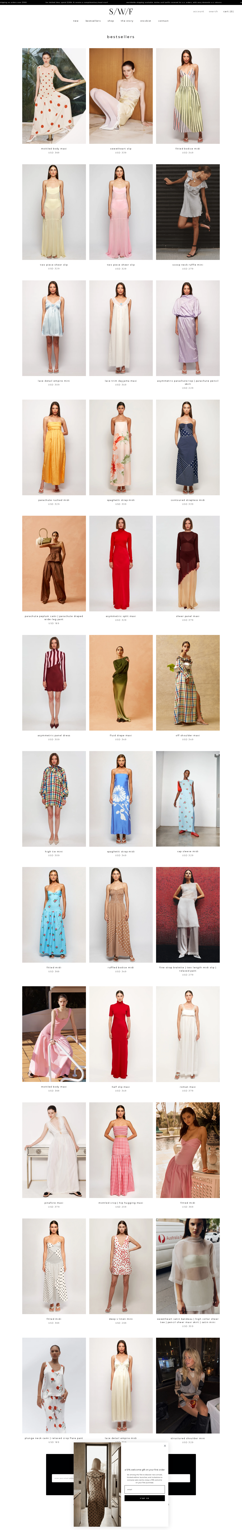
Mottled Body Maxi (54, 148)
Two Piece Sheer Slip (54, 265)
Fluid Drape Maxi (121, 735)
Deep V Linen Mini (121, 1319)
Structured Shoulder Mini (188, 1438)
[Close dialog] (165, 1446)
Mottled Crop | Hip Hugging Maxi (121, 1203)
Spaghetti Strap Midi (121, 500)
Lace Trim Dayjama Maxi (121, 381)
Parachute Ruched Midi (54, 500)
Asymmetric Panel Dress (54, 735)
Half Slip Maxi (121, 1087)
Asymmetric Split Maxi (121, 616)
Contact (163, 21)
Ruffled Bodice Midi (121, 967)
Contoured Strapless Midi (188, 500)
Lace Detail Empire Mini (54, 381)
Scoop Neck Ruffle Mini (188, 265)
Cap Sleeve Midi (188, 851)
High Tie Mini (54, 851)
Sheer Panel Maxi (188, 616)
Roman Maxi (188, 1087)
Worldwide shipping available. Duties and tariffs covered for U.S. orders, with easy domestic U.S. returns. (120, 2)
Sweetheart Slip (121, 148)
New (76, 21)
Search (213, 11)
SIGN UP (144, 1498)
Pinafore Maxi (54, 1203)
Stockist (145, 21)
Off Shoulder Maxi (188, 735)
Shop (111, 21)
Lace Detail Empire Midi (121, 1438)
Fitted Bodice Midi (188, 148)
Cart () (228, 11)
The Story (127, 21)
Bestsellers (93, 21)
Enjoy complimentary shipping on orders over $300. (209, 2)
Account (198, 11)
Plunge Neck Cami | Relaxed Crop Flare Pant (54, 1438)
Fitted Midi (54, 967)
